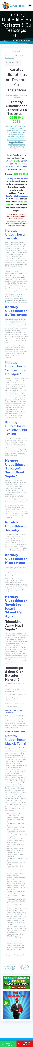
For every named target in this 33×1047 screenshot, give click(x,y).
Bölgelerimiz (16, 51)
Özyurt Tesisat (9, 58)
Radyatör (22, 353)
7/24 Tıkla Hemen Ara (26, 1044)
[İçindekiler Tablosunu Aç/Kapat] (17, 62)
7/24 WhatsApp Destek (9, 1044)
